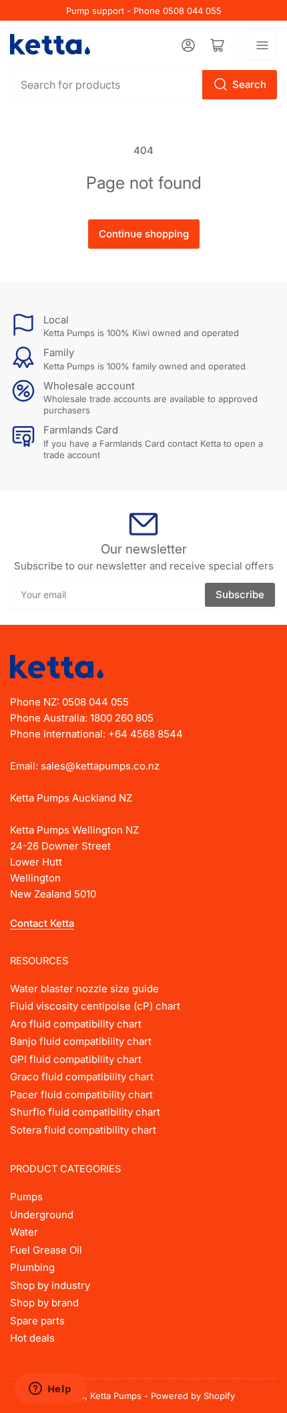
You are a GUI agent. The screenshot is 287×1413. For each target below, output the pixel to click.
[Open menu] (262, 45)
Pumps (26, 1196)
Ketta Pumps (115, 1395)
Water (24, 1232)
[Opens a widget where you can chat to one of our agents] (50, 1389)
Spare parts (37, 1320)
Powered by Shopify (193, 1395)
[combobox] (143, 84)
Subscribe (240, 594)
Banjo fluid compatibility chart (81, 1041)
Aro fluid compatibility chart (75, 1024)
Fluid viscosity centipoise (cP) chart (95, 1006)
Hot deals (32, 1338)
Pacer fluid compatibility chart (81, 1094)
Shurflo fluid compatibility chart (85, 1112)
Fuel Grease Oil (46, 1250)
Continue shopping (144, 233)
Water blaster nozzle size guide (84, 988)
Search (249, 84)
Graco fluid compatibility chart (82, 1076)
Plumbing (32, 1267)
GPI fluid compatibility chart (75, 1059)
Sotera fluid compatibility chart (83, 1130)
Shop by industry (50, 1285)
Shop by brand (44, 1302)
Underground (41, 1214)
